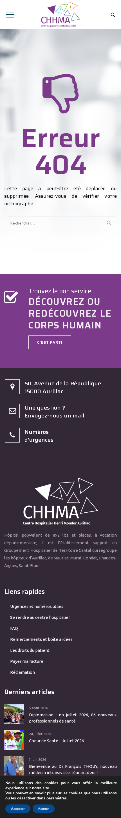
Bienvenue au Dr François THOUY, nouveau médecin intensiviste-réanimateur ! (73, 769)
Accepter (18, 808)
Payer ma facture (26, 661)
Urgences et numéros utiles (36, 606)
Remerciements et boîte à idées (41, 639)
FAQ (14, 628)
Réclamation (22, 672)
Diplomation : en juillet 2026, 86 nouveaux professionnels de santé (73, 717)
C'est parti (49, 342)
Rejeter (43, 808)
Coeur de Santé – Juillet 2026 (56, 740)
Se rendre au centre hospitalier (40, 617)
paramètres (56, 798)
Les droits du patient (30, 650)
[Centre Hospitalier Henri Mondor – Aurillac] (60, 14)
